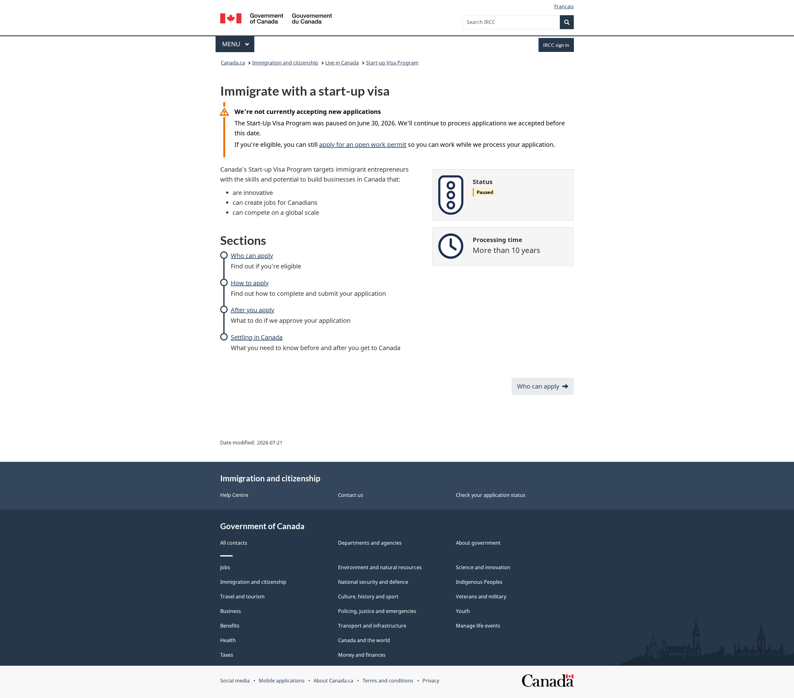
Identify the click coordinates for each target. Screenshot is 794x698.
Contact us (350, 495)
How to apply (250, 283)
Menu (232, 44)
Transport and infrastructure (372, 625)
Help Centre (234, 495)
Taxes (226, 654)
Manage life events (478, 625)
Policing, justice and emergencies (377, 611)
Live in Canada (342, 62)
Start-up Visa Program (392, 62)
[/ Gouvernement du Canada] (276, 19)
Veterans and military (481, 596)
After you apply (252, 310)
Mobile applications (282, 680)
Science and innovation (483, 567)
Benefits (229, 625)
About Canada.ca (333, 680)
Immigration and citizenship (285, 62)
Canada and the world (364, 640)
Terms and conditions (388, 680)
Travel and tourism (242, 596)
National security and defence (373, 582)
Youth (463, 611)
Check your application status (490, 495)
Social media (235, 680)
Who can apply (252, 255)
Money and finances (362, 654)
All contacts (233, 542)
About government (478, 542)
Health (228, 640)
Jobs (225, 567)
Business (230, 611)
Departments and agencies (370, 542)
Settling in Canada (257, 337)
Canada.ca (233, 62)
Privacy (430, 680)
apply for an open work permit (362, 144)
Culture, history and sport (368, 596)
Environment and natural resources (380, 567)
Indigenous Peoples (479, 582)
